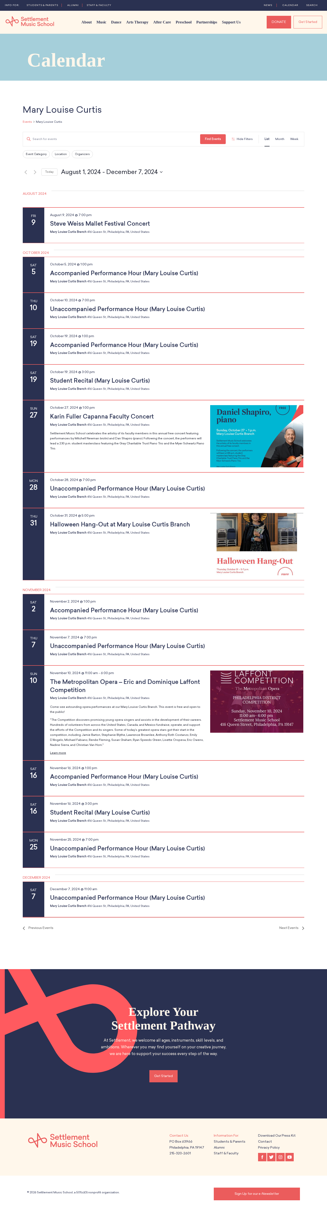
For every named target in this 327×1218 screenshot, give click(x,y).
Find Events (213, 139)
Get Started (308, 22)
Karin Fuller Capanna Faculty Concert (102, 416)
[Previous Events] (25, 172)
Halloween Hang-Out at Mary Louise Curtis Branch (120, 524)
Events (27, 121)
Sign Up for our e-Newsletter (257, 1194)
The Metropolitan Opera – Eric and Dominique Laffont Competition (125, 685)
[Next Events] (35, 172)
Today (49, 171)
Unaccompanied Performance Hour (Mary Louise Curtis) (127, 309)
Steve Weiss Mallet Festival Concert (100, 223)
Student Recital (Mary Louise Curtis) (100, 380)
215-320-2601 (180, 1153)
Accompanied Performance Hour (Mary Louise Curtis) (124, 273)
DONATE (279, 22)
